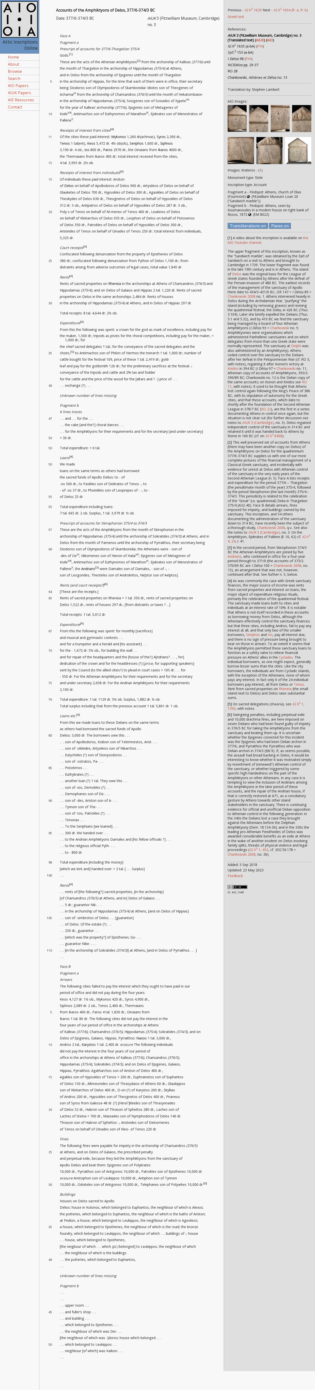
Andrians (88, 568)
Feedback (235, 875)
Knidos (233, 368)
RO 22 (266, 409)
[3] (97, 567)
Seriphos (136, 143)
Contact (15, 107)
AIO (270, 40)
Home (13, 57)
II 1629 (253, 10)
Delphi (296, 345)
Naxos (141, 1038)
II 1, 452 (258, 849)
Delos (69, 185)
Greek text (236, 16)
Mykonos (118, 136)
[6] (205, 1183)
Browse (15, 71)
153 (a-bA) (240, 52)
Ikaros (163, 149)
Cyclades (286, 657)
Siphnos (166, 143)
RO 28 (232, 71)
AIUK (260, 40)
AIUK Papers (19, 92)
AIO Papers (18, 85)
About (13, 64)
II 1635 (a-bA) (241, 46)
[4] (112, 129)
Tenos (65, 143)
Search (14, 78)
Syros (161, 136)
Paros (107, 149)
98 (236, 58)
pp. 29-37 (243, 64)
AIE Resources (21, 100)
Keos (91, 143)
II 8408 (273, 435)
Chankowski (279, 327)
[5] (72, 352)
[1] (71, 54)
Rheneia (114, 283)
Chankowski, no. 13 (257, 77)
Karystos (89, 1044)
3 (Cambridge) (258, 422)
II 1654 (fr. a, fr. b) (290, 10)
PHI (260, 46)
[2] (139, 60)
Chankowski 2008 (241, 296)
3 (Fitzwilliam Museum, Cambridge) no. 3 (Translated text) (264, 37)
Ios (86, 149)
